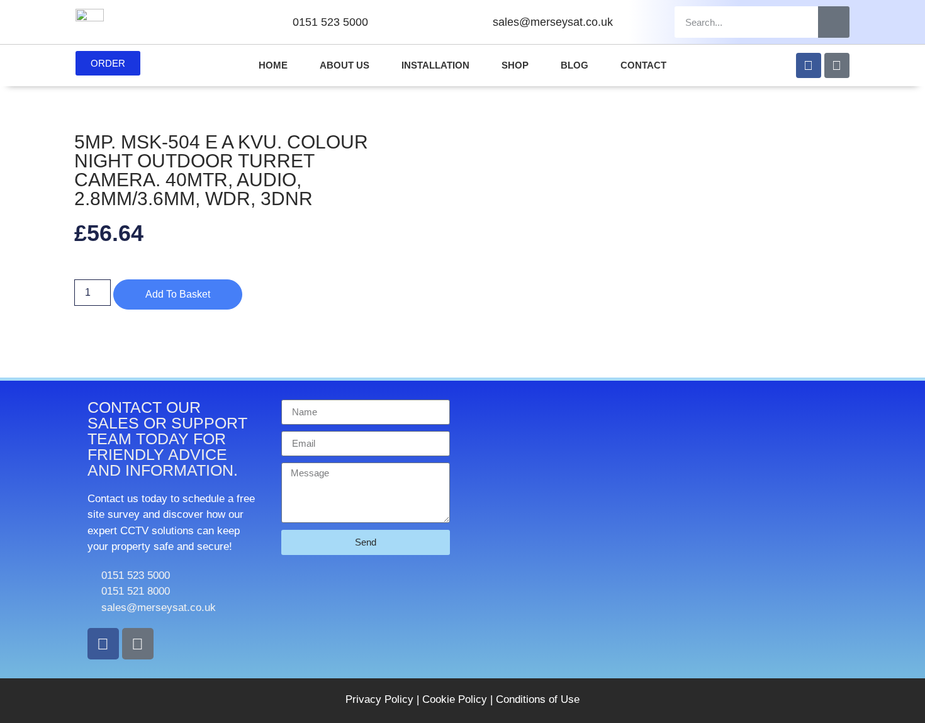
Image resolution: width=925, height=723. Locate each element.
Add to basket (177, 294)
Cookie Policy (454, 699)
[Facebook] (808, 65)
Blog (574, 65)
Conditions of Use (538, 699)
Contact (643, 65)
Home (273, 65)
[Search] (833, 22)
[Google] (836, 65)
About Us (344, 65)
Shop (515, 65)
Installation (435, 65)
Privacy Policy (379, 699)
